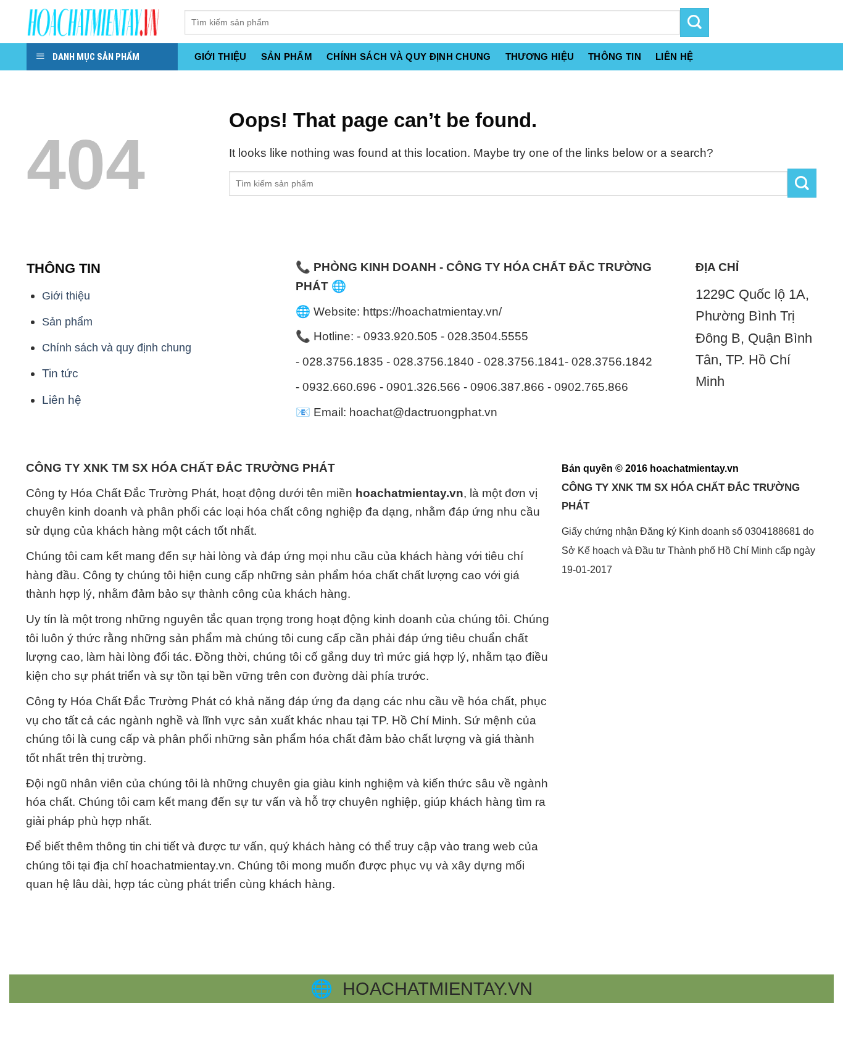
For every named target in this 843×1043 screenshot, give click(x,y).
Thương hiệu (539, 56)
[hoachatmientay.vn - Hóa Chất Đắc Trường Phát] (96, 21)
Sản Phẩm (286, 56)
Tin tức (60, 373)
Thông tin (614, 56)
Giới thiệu (220, 56)
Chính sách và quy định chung (408, 56)
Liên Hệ (674, 56)
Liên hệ (61, 399)
